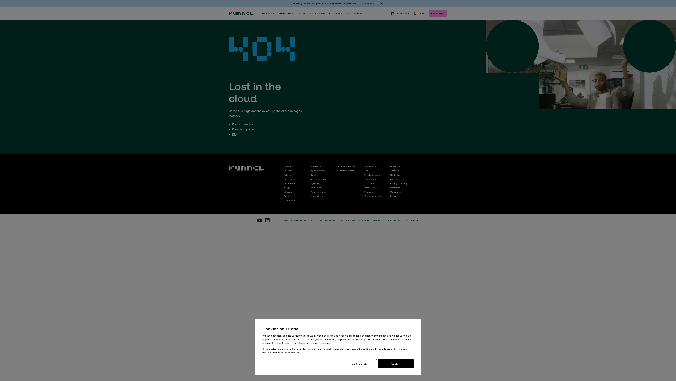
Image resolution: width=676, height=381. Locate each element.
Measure (288, 191)
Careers (394, 179)
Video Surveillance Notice (323, 220)
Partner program (318, 191)
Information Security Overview (387, 220)
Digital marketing (318, 170)
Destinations (290, 183)
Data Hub (288, 175)
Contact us (395, 175)
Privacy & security (398, 183)
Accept (396, 363)
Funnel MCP (289, 200)
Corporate (395, 187)
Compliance (396, 191)
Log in (421, 13)
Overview (288, 170)
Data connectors (243, 124)
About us (394, 170)
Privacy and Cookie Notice (293, 220)
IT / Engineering (318, 179)
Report (287, 196)
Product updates (372, 187)
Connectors (289, 179)
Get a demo (438, 13)
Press (393, 196)
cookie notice (322, 343)
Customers (369, 183)
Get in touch (402, 13)
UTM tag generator (373, 196)
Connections (316, 187)
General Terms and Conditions (354, 220)
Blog (235, 134)
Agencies (314, 183)
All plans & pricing (345, 170)
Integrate (288, 187)
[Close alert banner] (381, 3)
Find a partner (317, 196)
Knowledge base (372, 175)
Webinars (368, 191)
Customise (359, 363)
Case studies (317, 13)
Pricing (302, 13)
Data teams (315, 175)
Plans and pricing (244, 129)
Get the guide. (367, 3)
